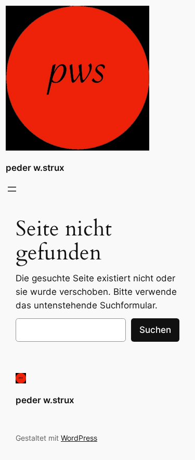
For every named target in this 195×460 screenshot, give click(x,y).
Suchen (155, 330)
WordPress (79, 437)
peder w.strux (35, 168)
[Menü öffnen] (12, 189)
